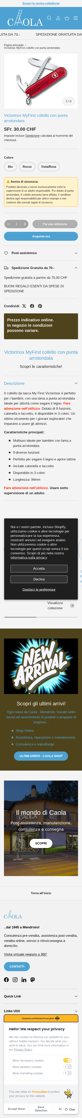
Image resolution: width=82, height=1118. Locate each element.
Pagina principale (14, 45)
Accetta (39, 568)
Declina (39, 579)
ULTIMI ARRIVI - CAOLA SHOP (41, 756)
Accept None (16, 1108)
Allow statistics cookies (26, 1066)
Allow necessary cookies (28, 1060)
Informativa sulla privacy (29, 557)
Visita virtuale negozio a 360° (25, 954)
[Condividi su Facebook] (32, 306)
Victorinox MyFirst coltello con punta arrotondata (32, 48)
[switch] (67, 1060)
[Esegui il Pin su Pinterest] (40, 306)
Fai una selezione (55, 224)
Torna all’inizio (41, 893)
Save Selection (41, 1108)
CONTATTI (17, 966)
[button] (66, 18)
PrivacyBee (39, 1091)
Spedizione (32, 135)
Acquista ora (41, 236)
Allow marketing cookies (27, 1073)
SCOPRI (41, 843)
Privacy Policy (23, 1049)
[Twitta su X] (24, 306)
